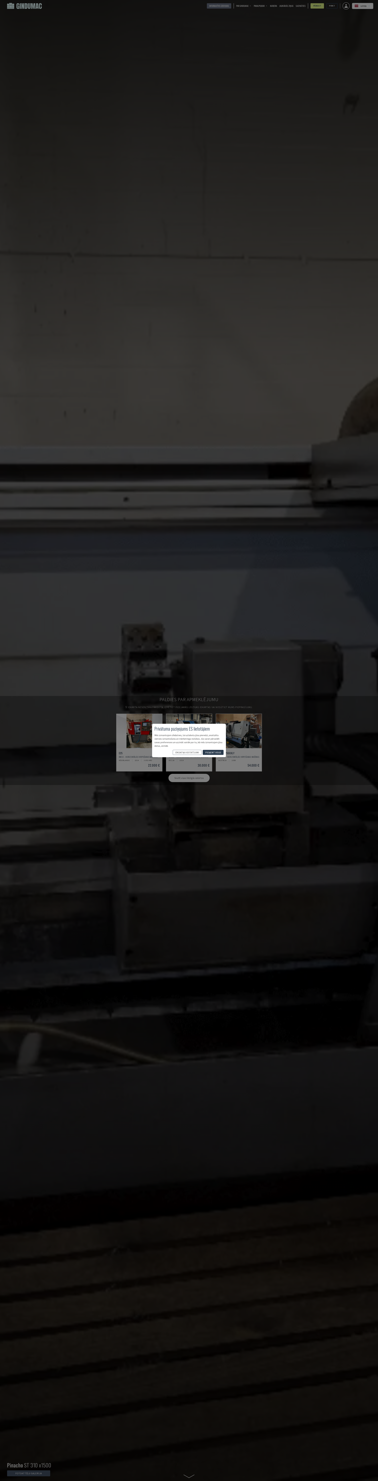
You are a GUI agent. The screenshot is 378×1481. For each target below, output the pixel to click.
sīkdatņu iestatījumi (187, 752)
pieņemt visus (213, 752)
